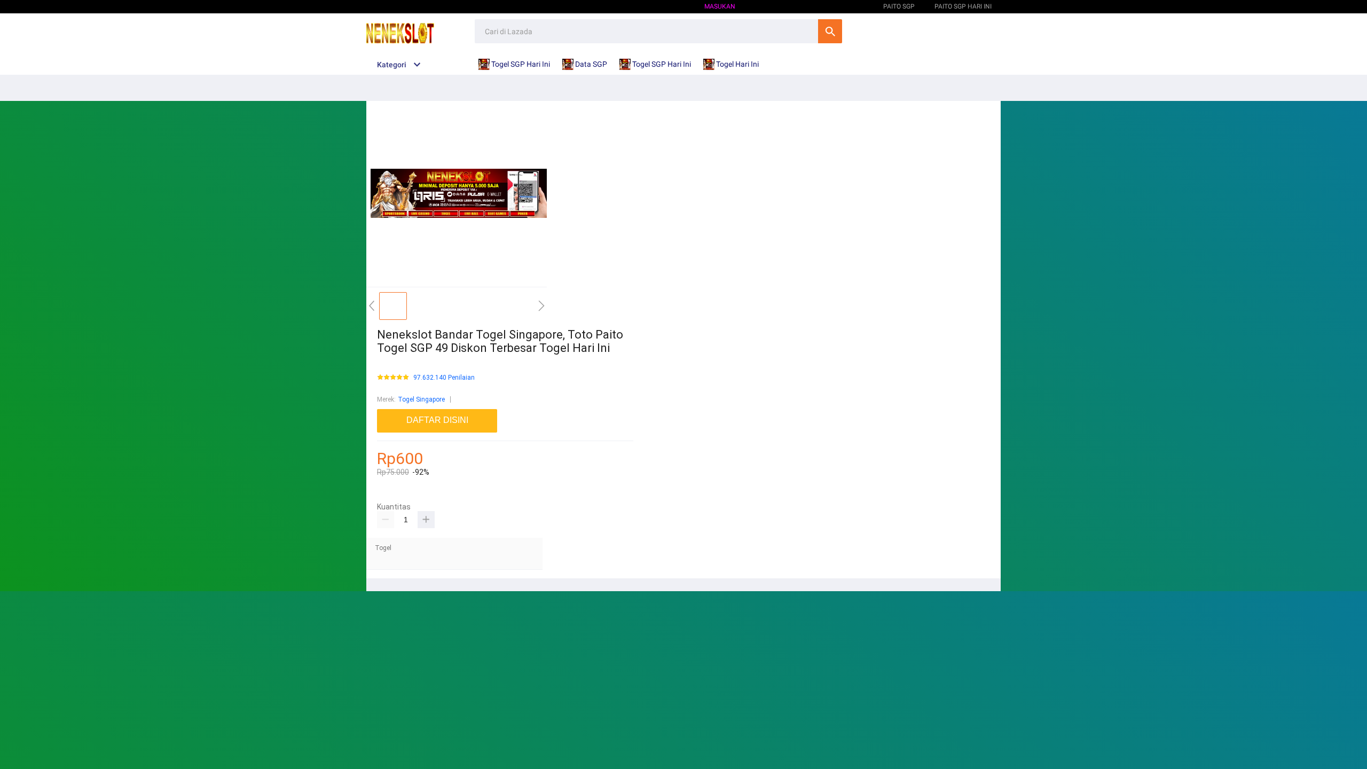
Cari (830, 31)
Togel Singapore (421, 399)
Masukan (719, 6)
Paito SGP (847, 6)
